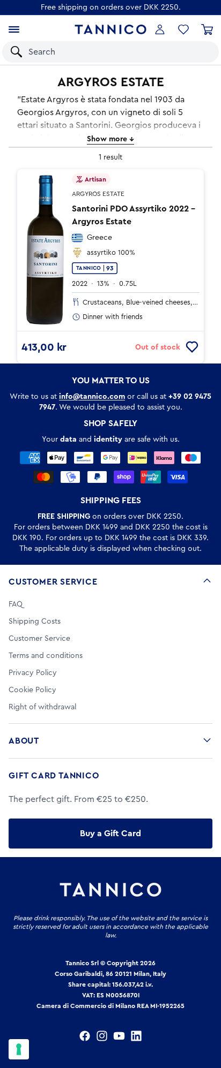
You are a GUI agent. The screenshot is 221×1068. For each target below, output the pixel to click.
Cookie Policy (32, 690)
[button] (197, 51)
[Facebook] (84, 1035)
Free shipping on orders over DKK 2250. (111, 7)
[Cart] (207, 29)
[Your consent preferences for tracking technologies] (19, 1049)
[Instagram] (101, 1035)
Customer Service (53, 582)
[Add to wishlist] (192, 347)
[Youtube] (119, 1035)
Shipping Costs (35, 621)
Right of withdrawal (42, 707)
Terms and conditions (46, 656)
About (24, 741)
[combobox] (100, 51)
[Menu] (14, 29)
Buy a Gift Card (110, 833)
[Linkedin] (136, 1035)
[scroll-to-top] (207, 1015)
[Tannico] (111, 29)
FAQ (16, 604)
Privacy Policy (33, 673)
